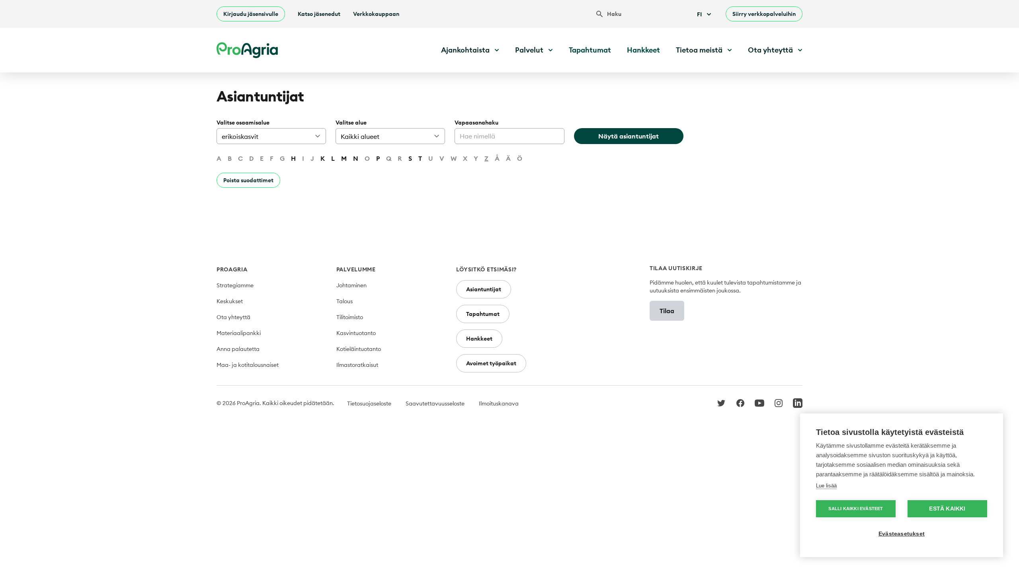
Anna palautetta (238, 349)
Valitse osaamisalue (243, 122)
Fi (699, 14)
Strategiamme (235, 285)
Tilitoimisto (349, 317)
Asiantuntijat (483, 289)
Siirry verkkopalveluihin (764, 14)
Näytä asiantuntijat (628, 136)
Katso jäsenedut (319, 14)
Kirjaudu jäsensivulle (250, 14)
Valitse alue (351, 122)
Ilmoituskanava (499, 403)
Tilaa (667, 311)
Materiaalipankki (239, 333)
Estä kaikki (947, 509)
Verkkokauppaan (376, 14)
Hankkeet (643, 50)
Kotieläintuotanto (358, 349)
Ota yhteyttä (233, 317)
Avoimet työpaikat (491, 363)
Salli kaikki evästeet (855, 508)
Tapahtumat (590, 50)
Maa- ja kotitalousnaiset (248, 364)
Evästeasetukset (901, 534)
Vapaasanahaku (476, 122)
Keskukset (230, 301)
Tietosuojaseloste (369, 403)
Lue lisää (826, 486)
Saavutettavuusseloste (435, 403)
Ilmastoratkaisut (357, 364)
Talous (344, 301)
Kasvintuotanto (356, 333)
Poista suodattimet (248, 180)
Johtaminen (351, 285)
